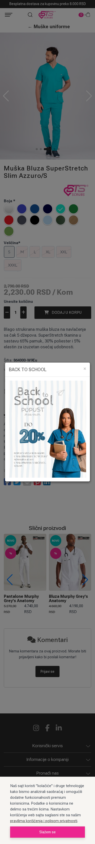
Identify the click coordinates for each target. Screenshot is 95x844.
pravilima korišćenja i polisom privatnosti (43, 821)
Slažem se (47, 832)
